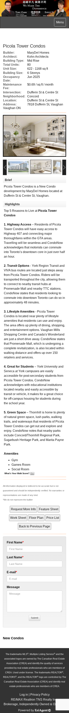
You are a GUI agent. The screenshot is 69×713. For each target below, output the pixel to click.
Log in (24, 694)
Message (13, 587)
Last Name (14, 557)
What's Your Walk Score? (17, 473)
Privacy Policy (40, 694)
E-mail (11, 572)
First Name (14, 542)
